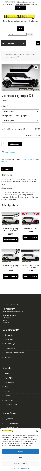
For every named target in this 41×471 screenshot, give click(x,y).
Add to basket (15, 144)
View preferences (20, 463)
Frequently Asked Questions (14, 353)
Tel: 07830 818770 (9, 309)
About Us (8, 357)
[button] (38, 431)
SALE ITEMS (9, 378)
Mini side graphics (25, 55)
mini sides (4, 162)
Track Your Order (11, 404)
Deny (21, 457)
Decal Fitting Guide (11, 344)
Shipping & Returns (11, 428)
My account (9, 419)
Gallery (7, 396)
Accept (20, 451)
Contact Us (9, 335)
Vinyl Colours (9, 382)
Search (29, 34)
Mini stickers (14, 55)
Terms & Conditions (12, 423)
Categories (10, 43)
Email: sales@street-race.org (13, 311)
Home (7, 55)
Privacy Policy (15, 468)
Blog (6, 387)
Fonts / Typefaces (11, 348)
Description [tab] (6, 169)
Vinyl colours (9, 339)
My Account (20, 8)
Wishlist (7, 391)
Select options (9, 240)
